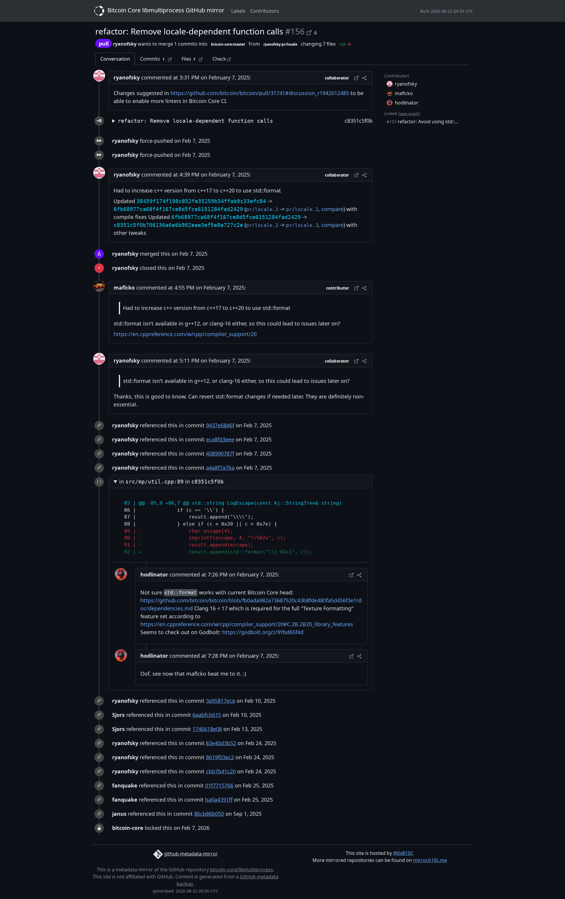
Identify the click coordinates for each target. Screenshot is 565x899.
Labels (238, 11)
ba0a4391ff (218, 799)
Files (189, 59)
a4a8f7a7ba (220, 467)
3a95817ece (220, 700)
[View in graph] (315, 31)
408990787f (220, 453)
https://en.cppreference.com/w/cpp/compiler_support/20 (185, 334)
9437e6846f (220, 425)
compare (332, 208)
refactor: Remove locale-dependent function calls (195, 121)
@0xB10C (403, 853)
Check (219, 59)
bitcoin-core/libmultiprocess (241, 869)
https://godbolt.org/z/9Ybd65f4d (262, 632)
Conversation (115, 59)
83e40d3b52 (221, 743)
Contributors (264, 11)
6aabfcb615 (206, 714)
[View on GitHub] (310, 31)
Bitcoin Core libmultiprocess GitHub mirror (165, 10)
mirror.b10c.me (430, 860)
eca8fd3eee (220, 439)
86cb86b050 (209, 813)
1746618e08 (207, 728)
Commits (152, 59)
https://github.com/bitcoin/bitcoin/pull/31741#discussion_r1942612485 (259, 93)
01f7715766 (219, 785)
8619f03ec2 (220, 757)
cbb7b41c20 (221, 771)
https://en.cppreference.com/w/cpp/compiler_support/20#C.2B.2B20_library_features (246, 624)
